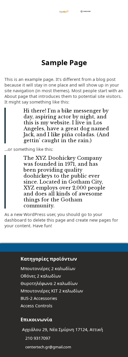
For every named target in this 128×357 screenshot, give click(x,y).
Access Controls (36, 306)
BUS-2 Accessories (39, 298)
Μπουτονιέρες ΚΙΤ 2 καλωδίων (52, 291)
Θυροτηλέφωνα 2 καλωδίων (49, 283)
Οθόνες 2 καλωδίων (41, 276)
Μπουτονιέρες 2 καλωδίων (48, 268)
